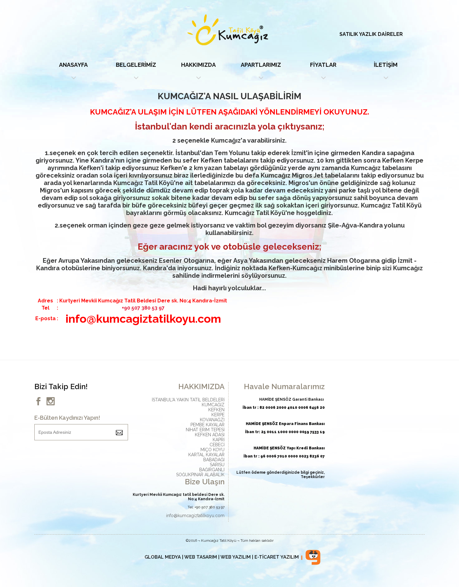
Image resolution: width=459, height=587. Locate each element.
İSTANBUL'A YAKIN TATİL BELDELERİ (188, 399)
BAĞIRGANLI (212, 469)
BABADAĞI (214, 459)
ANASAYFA (73, 64)
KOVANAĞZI (212, 419)
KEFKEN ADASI (210, 434)
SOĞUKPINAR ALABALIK (200, 474)
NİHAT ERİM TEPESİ (205, 429)
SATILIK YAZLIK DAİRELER (371, 34)
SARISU (217, 464)
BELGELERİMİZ (136, 64)
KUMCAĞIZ (213, 404)
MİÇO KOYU (212, 449)
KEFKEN (216, 409)
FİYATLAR (323, 64)
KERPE (218, 414)
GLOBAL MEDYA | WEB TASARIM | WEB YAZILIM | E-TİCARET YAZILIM (222, 557)
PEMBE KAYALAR (207, 424)
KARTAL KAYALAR (206, 454)
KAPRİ (219, 439)
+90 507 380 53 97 (143, 308)
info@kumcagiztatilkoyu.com (195, 515)
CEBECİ (217, 444)
